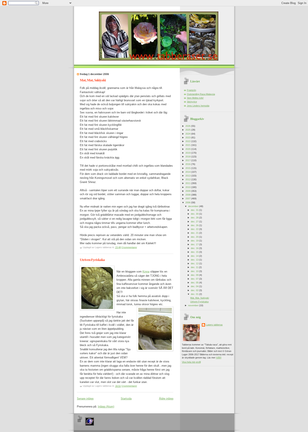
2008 (188, 194)
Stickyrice (192, 101)
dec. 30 (195, 214)
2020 (188, 149)
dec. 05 (195, 282)
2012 (188, 179)
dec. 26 (195, 225)
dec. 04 (195, 286)
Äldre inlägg (166, 398)
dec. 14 (195, 256)
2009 (188, 191)
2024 (188, 133)
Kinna (145, 271)
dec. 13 (195, 259)
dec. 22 (195, 229)
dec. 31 (195, 210)
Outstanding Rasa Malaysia (201, 94)
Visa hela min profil (191, 362)
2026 (188, 126)
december (193, 206)
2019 (188, 153)
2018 (188, 156)
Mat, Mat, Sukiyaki (93, 80)
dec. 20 (195, 237)
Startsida (126, 398)
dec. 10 (195, 271)
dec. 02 (195, 290)
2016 (188, 164)
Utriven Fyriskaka (92, 260)
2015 (188, 168)
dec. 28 (195, 217)
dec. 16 (195, 248)
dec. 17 (195, 244)
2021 (188, 145)
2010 (188, 187)
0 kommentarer (129, 247)
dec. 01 (195, 294)
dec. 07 (195, 279)
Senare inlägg (85, 398)
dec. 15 (195, 252)
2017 (188, 160)
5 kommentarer (129, 386)
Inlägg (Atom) (106, 406)
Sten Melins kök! (195, 98)
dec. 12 (195, 263)
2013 (188, 175)
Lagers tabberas (214, 324)
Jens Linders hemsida (198, 105)
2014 (188, 172)
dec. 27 (195, 221)
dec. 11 (195, 267)
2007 (188, 198)
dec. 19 (195, 240)
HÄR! (218, 357)
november (193, 305)
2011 (188, 183)
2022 (188, 141)
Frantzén (191, 90)
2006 (188, 202)
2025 (188, 129)
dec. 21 (195, 233)
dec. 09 (195, 275)
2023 (188, 137)
